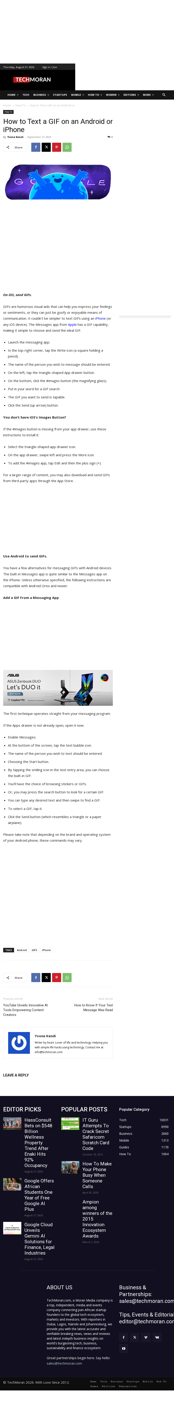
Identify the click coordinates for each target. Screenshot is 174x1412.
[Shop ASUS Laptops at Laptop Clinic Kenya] (58, 688)
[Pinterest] (56, 147)
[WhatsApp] (67, 147)
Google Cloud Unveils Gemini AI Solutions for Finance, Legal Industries (39, 1239)
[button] (164, 95)
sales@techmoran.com (64, 1363)
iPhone (100, 318)
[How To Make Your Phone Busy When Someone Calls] (70, 1167)
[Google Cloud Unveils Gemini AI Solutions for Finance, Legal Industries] (12, 1228)
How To (8, 111)
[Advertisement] (87, 32)
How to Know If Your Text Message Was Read (93, 1007)
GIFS (34, 950)
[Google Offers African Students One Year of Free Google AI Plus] (12, 1184)
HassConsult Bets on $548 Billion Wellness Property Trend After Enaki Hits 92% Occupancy (38, 1142)
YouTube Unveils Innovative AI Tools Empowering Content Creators (25, 1010)
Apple (73, 324)
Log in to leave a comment (23, 1083)
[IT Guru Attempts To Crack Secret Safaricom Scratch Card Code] (70, 1123)
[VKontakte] (157, 1337)
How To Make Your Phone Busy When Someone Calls (97, 1175)
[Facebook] (35, 147)
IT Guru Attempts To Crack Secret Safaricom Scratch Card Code (95, 1134)
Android (22, 950)
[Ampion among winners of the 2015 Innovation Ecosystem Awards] (70, 1205)
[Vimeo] (145, 1337)
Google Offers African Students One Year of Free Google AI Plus (39, 1195)
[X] (46, 147)
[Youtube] (123, 1348)
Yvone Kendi (15, 137)
